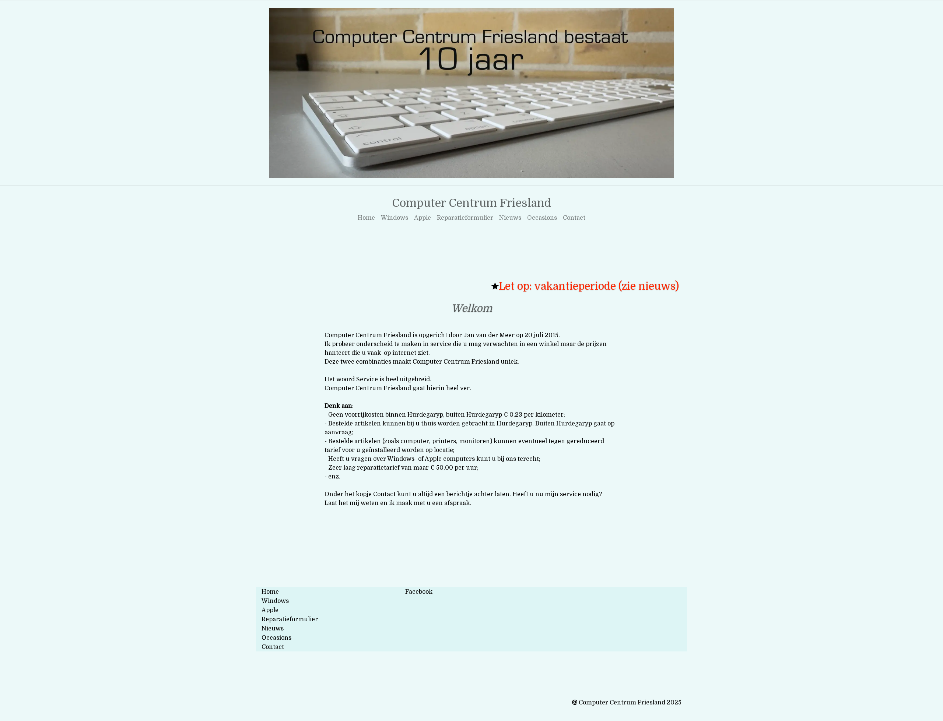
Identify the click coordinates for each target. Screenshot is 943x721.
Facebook (418, 592)
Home (366, 218)
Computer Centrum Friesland (471, 203)
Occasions (542, 218)
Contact (574, 218)
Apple (422, 218)
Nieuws (510, 218)
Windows (394, 218)
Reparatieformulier (465, 218)
